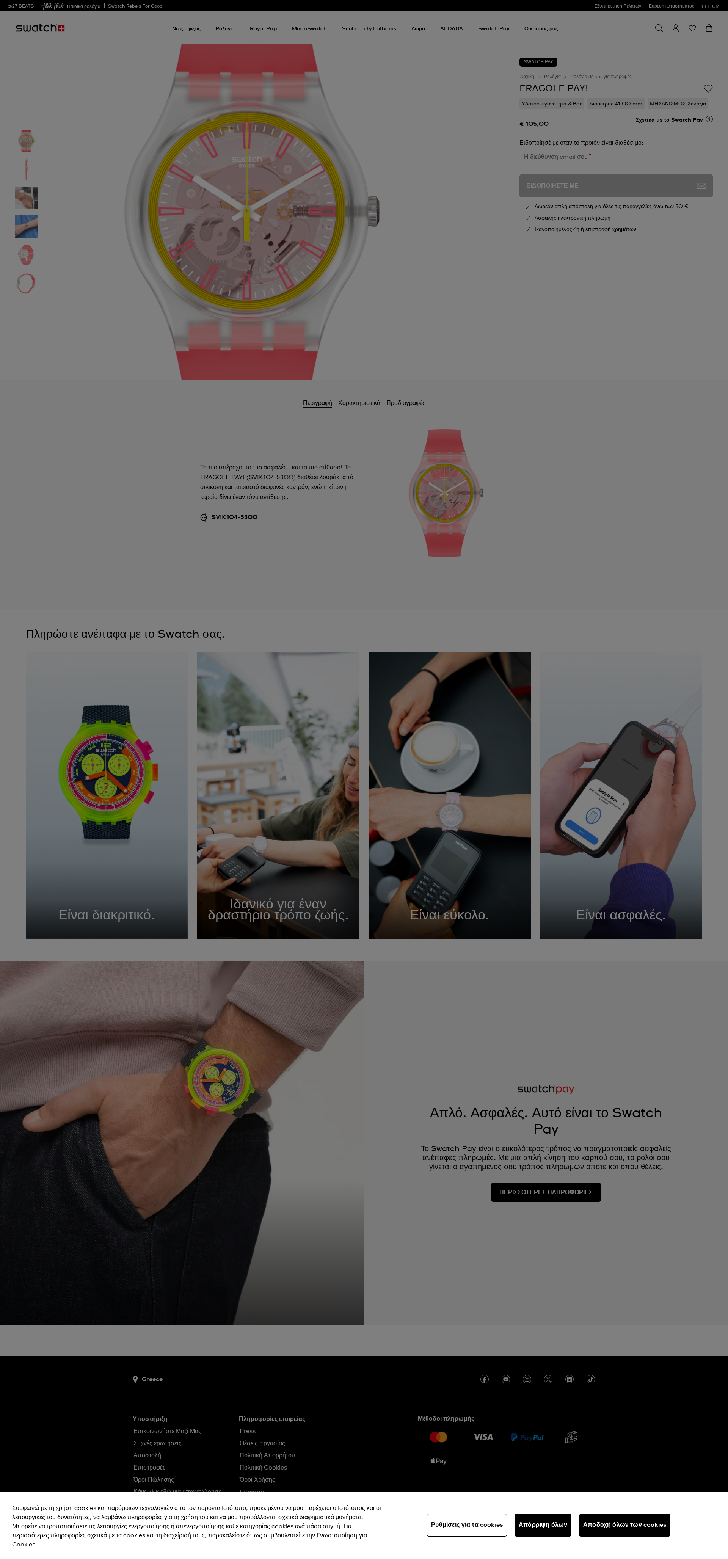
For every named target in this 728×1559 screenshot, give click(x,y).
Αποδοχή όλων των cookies (624, 1525)
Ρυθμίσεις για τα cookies (467, 1525)
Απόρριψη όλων (543, 1525)
